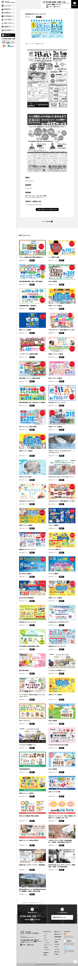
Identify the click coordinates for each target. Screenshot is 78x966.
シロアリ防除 (46, 942)
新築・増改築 (46, 949)
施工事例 (45, 955)
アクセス (56, 947)
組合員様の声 (45, 952)
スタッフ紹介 (56, 944)
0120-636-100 (28, 916)
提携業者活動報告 (57, 936)
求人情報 (56, 954)
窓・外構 (45, 940)
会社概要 (56, 941)
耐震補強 (46, 947)
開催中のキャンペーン (58, 934)
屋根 (45, 936)
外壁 (45, 938)
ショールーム (56, 949)
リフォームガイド (57, 939)
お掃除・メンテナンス (48, 945)
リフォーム (46, 933)
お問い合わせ (57, 952)
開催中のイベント (57, 931)
